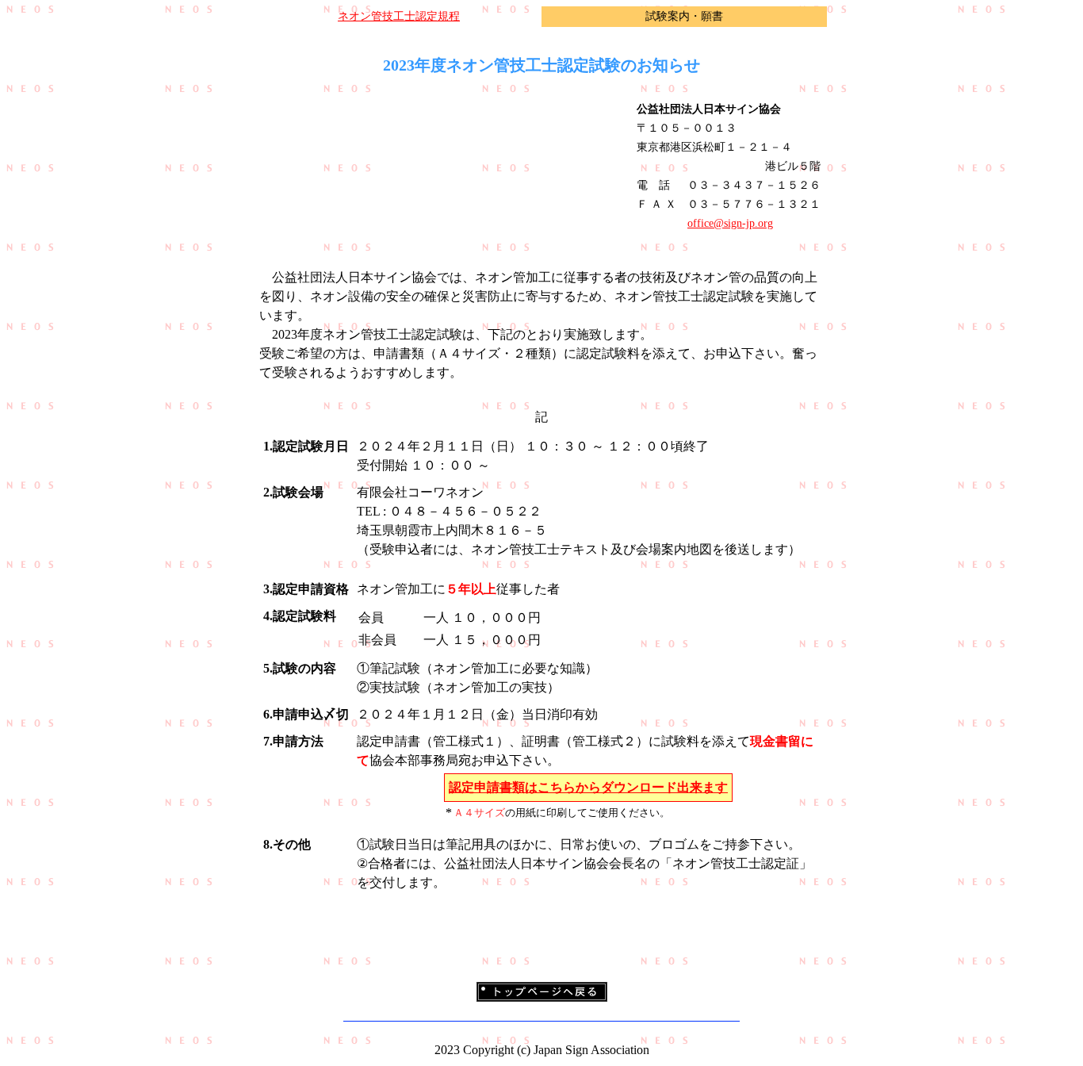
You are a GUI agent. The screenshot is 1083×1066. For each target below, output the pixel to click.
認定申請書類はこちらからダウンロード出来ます (588, 787)
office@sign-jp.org (730, 223)
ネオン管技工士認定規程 (399, 16)
